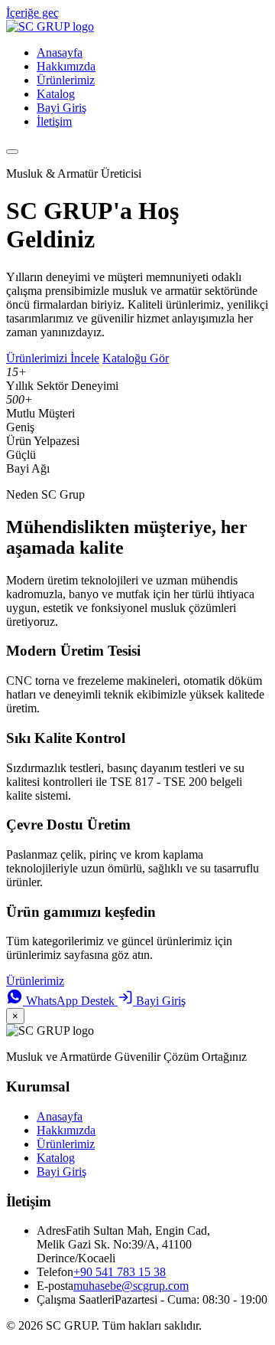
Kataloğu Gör (135, 358)
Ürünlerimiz (66, 80)
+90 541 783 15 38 (119, 1271)
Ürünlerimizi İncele (52, 358)
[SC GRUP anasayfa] (50, 26)
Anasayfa (59, 52)
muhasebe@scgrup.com (131, 1285)
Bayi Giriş (61, 107)
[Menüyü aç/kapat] (12, 151)
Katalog (56, 93)
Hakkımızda (66, 66)
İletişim (54, 121)
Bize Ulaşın (95, 980)
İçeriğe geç (32, 12)
